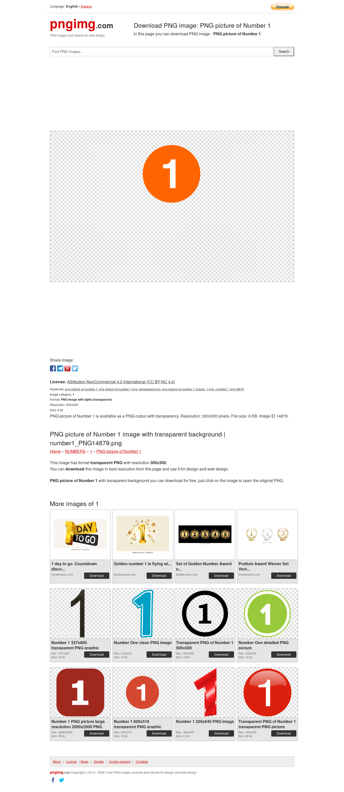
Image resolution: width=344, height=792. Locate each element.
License (71, 761)
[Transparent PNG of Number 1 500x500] (205, 614)
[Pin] (67, 368)
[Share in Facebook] (53, 368)
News (84, 761)
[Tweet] (75, 368)
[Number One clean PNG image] (142, 614)
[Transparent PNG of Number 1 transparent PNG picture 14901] (267, 692)
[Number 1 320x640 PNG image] (205, 692)
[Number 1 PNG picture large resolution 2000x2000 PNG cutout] (80, 692)
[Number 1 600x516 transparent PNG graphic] (143, 692)
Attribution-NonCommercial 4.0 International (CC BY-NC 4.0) (121, 382)
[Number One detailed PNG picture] (267, 614)
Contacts (142, 761)
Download (97, 575)
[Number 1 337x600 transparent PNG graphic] (80, 614)
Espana (86, 6)
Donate (99, 761)
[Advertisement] (172, 95)
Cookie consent (119, 761)
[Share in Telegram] (60, 368)
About (57, 761)
